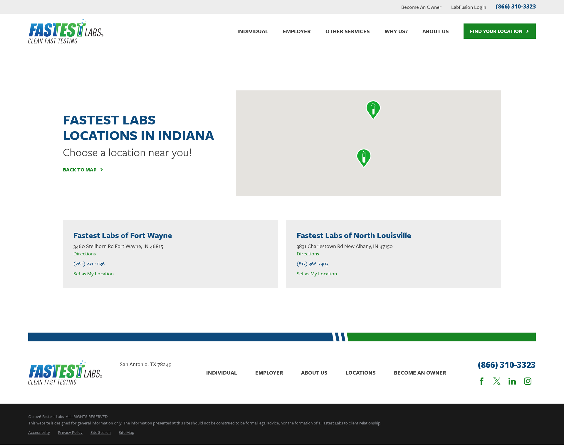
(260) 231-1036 (89, 263)
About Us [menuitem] (435, 31)
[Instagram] (527, 381)
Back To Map (80, 170)
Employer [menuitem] (297, 31)
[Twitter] (497, 381)
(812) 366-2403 (312, 263)
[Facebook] (481, 381)
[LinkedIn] (512, 381)
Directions (84, 253)
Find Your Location (496, 31)
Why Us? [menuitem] (396, 31)
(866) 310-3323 (516, 6)
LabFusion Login (468, 7)
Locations (361, 372)
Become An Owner (421, 7)
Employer (269, 372)
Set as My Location (93, 273)
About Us (314, 372)
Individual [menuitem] (252, 31)
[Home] (65, 31)
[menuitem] (39, 432)
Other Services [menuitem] (347, 31)
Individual (221, 372)
